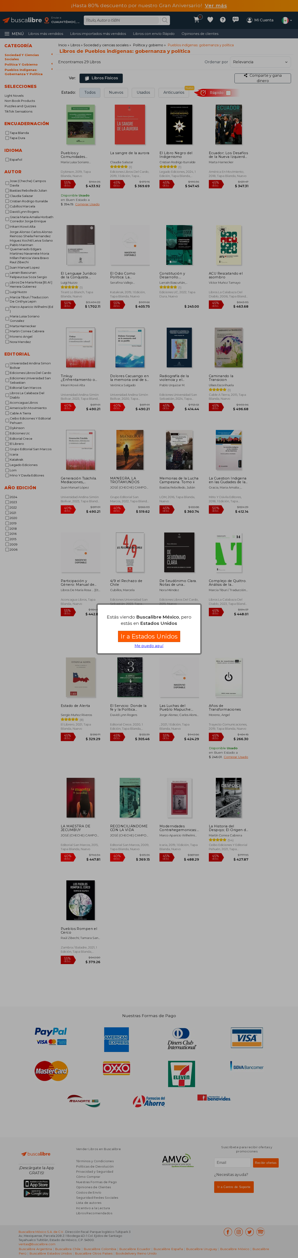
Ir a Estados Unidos (149, 636)
